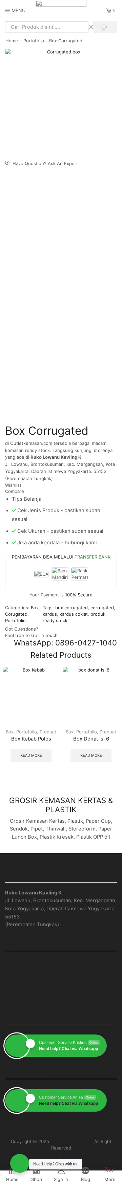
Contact (61, 998)
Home (11, 40)
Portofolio (33, 40)
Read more (31, 755)
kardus (50, 614)
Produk (61, 973)
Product (48, 731)
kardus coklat (74, 614)
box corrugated (71, 607)
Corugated (16, 614)
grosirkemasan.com (71, 1141)
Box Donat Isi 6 (91, 739)
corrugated (102, 607)
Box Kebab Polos (31, 739)
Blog (61, 985)
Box (35, 607)
